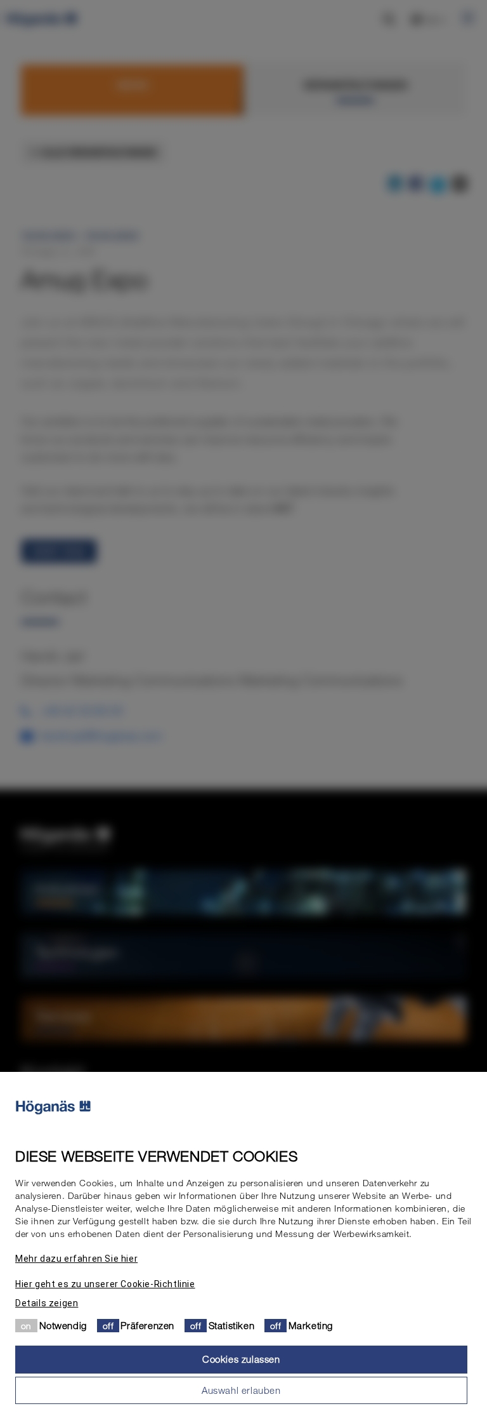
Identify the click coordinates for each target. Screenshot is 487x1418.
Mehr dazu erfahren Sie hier (76, 1259)
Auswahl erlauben (241, 1390)
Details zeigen (46, 1303)
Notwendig (63, 1325)
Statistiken (232, 1325)
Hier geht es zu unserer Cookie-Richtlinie (105, 1284)
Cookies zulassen (241, 1359)
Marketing (311, 1325)
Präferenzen (147, 1325)
